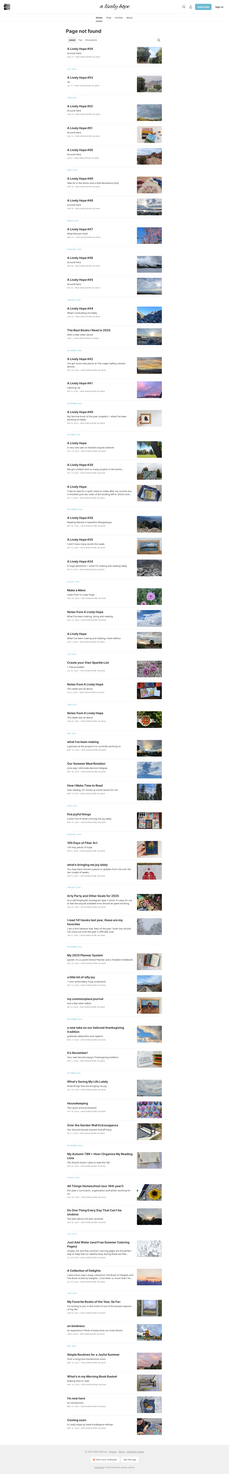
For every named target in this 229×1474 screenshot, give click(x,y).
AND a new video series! (80, 334)
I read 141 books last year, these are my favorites (95, 922)
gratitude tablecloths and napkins (85, 1036)
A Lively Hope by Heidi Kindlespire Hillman (90, 1424)
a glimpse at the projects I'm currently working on (94, 746)
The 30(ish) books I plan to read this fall (88, 1162)
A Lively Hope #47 (80, 229)
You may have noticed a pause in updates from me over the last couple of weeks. (99, 871)
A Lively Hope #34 (80, 561)
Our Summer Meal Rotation (86, 763)
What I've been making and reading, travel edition (94, 638)
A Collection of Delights (84, 1270)
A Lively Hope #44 (80, 308)
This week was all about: (80, 688)
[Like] (69, 530)
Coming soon (76, 1420)
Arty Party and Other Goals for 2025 (93, 896)
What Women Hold (77, 233)
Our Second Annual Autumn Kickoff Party (89, 1129)
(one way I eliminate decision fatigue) (87, 768)
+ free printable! (75, 667)
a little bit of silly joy (81, 977)
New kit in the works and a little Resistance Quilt (93, 182)
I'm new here (76, 1398)
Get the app (130, 1459)
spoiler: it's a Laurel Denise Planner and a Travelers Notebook (100, 959)
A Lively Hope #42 (80, 359)
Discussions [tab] (91, 40)
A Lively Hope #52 (80, 106)
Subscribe (203, 6)
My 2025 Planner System (85, 955)
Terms (121, 1451)
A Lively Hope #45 (80, 280)
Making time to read (78, 1380)
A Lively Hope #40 (80, 412)
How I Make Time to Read (85, 785)
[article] (114, 55)
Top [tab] (80, 40)
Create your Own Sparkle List (88, 662)
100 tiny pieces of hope (79, 847)
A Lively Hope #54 (80, 49)
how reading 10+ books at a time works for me (92, 789)
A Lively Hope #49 (80, 178)
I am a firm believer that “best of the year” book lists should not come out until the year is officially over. (99, 930)
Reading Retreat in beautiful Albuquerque (89, 522)
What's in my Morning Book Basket (92, 1376)
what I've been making (83, 742)
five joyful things (79, 814)
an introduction (75, 1402)
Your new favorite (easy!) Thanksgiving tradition (92, 1057)
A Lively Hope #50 (80, 150)
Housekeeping (77, 1103)
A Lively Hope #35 (80, 539)
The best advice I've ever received (85, 1218)
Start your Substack (106, 1459)
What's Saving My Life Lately (87, 1081)
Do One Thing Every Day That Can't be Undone (94, 1212)
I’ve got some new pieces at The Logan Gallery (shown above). (96, 365)
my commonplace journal (85, 999)
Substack (99, 1467)
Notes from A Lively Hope (85, 612)
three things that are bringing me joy (87, 1086)
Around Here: (74, 53)
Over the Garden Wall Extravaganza (92, 1125)
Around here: (74, 262)
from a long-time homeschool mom (86, 1358)
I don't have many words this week (86, 543)
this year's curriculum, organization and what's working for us (99, 1192)
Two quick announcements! (82, 1107)
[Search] (184, 7)
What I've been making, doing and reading (90, 616)
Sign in (219, 6)
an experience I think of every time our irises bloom (95, 1330)
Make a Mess (76, 590)
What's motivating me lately (82, 312)
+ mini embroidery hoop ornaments (86, 981)
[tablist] (83, 40)
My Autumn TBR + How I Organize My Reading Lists (100, 1156)
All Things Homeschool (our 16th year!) (95, 1186)
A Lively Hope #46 (80, 258)
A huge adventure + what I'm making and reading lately (97, 565)
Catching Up (73, 387)
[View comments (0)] (90, 61)
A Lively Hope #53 (80, 77)
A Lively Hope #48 (80, 200)
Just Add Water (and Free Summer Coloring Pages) (98, 1244)
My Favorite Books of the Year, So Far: (94, 1302)
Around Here (74, 110)
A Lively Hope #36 (80, 518)
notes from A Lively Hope (80, 594)
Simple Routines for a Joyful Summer (93, 1354)
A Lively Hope (77, 443)
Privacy (113, 1451)
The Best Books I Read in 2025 (88, 330)
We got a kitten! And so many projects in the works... (95, 469)
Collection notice (135, 1451)
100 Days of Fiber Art (82, 843)
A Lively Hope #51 (79, 128)
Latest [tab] (72, 40)
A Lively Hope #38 (80, 465)
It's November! (77, 1053)
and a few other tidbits (79, 1003)
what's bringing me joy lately (87, 865)
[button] (99, 17)
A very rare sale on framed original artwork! (90, 447)
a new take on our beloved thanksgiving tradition (95, 1030)
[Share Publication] (191, 7)
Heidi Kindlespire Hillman (87, 57)
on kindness (76, 1326)
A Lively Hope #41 (80, 383)
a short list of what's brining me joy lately (89, 818)
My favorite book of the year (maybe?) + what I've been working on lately (96, 418)
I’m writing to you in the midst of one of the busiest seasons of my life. (99, 1308)
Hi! (68, 81)
